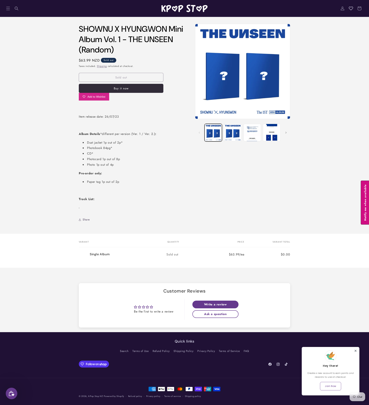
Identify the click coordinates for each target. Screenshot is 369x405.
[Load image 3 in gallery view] (252, 132)
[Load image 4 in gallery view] (271, 132)
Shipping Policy (183, 351)
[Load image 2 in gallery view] (232, 132)
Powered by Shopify (114, 396)
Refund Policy (161, 351)
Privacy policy (153, 396)
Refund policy (135, 396)
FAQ (246, 351)
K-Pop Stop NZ (95, 396)
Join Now (330, 386)
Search (124, 351)
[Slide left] (199, 132)
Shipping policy (193, 396)
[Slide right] (286, 132)
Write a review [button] (215, 304)
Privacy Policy (206, 351)
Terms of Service (229, 351)
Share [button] (86, 219)
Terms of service (172, 396)
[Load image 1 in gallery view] (213, 132)
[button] (8, 8)
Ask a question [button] (215, 314)
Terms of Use (140, 351)
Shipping (102, 66)
